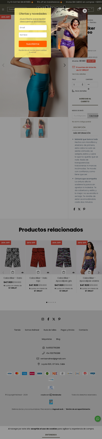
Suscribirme (32, 43)
